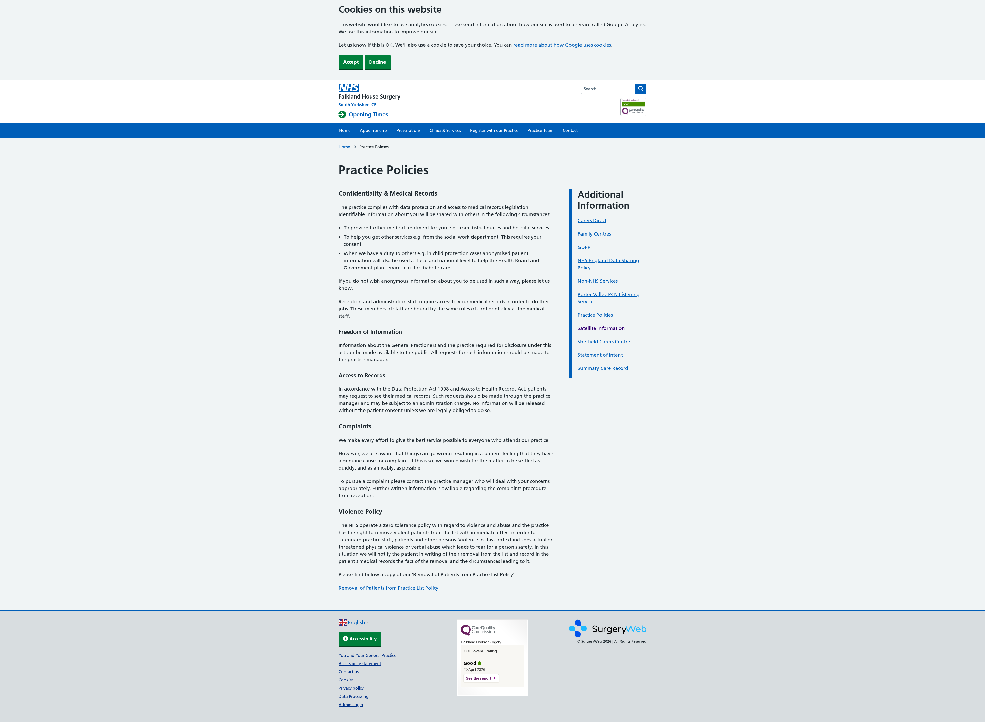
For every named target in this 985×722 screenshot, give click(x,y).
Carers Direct (592, 220)
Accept (351, 62)
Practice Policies (595, 315)
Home (345, 130)
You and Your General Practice (367, 655)
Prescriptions (408, 130)
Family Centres (594, 234)
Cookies (346, 679)
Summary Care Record (603, 368)
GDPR (584, 247)
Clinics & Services (445, 130)
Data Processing (354, 696)
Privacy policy (351, 688)
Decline (377, 62)
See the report (478, 678)
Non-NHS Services (598, 281)
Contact (570, 130)
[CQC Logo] (478, 634)
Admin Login (351, 704)
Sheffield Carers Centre (604, 342)
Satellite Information (601, 328)
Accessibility (362, 639)
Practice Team (541, 130)
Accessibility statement (360, 663)
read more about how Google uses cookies (562, 45)
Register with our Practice (494, 130)
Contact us (349, 671)
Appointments (373, 130)
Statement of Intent (600, 355)
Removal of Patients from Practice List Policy (388, 588)
